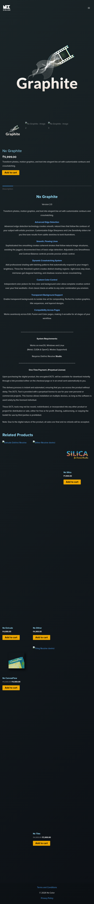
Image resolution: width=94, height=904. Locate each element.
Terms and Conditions (47, 887)
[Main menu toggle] (89, 8)
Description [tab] (7, 189)
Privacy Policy (47, 898)
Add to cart (11, 172)
